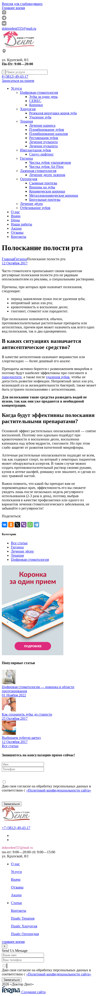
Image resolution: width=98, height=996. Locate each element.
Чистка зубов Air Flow (46, 167)
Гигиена (26, 158)
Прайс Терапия (22, 918)
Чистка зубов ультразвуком (50, 162)
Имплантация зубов (35, 150)
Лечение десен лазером (47, 175)
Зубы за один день (43, 97)
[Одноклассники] (11, 524)
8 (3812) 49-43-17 (15, 76)
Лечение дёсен (31, 204)
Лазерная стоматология (38, 171)
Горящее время (13, 8)
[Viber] (23, 524)
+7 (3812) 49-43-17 (16, 828)
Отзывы (17, 232)
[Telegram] (36, 524)
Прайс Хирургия (24, 926)
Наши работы (21, 224)
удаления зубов (58, 377)
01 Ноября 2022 (14, 695)
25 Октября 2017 (15, 718)
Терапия (26, 121)
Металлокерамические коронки (53, 195)
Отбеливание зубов (35, 208)
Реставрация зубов (43, 138)
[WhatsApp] (30, 524)
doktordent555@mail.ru (19, 28)
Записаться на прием (18, 81)
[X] (17, 524)
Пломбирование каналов (48, 134)
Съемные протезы (43, 183)
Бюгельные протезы (44, 199)
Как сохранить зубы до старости (27, 714)
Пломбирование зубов (46, 130)
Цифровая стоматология (39, 92)
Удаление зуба (40, 117)
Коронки (36, 105)
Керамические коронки (47, 191)
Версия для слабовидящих (22, 4)
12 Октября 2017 (15, 263)
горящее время (13, 942)
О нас (15, 212)
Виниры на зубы (42, 187)
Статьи (16, 903)
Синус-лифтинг (41, 154)
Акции (16, 228)
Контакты (18, 237)
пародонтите (12, 377)
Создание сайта (33, 992)
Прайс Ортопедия (25, 934)
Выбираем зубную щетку (21, 738)
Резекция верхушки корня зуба (53, 113)
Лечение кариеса (42, 125)
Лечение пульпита (43, 142)
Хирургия (28, 109)
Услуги (16, 88)
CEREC (35, 101)
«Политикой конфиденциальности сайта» (58, 790)
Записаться (12, 804)
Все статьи (19, 543)
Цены (15, 220)
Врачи (16, 216)
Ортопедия (28, 179)
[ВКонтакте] (4, 524)
